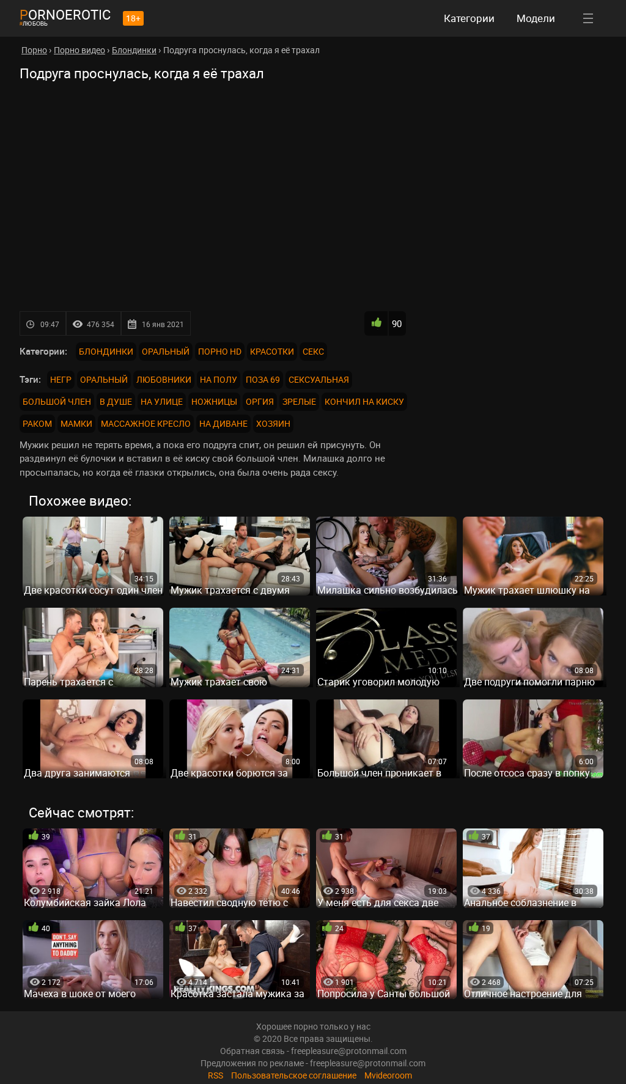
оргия (260, 401)
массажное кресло (146, 423)
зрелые (299, 401)
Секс (313, 351)
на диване (223, 423)
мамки (76, 423)
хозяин (273, 423)
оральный (104, 379)
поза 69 (263, 379)
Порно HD (219, 351)
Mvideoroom (388, 1075)
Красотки (272, 351)
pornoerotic (65, 14)
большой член (57, 401)
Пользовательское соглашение (293, 1075)
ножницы (214, 401)
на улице (162, 401)
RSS (215, 1075)
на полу (218, 379)
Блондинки (106, 351)
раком (37, 423)
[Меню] (588, 18)
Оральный (166, 351)
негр (61, 379)
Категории (469, 18)
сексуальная (319, 379)
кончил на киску (364, 401)
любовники (163, 379)
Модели (536, 18)
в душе (116, 401)
